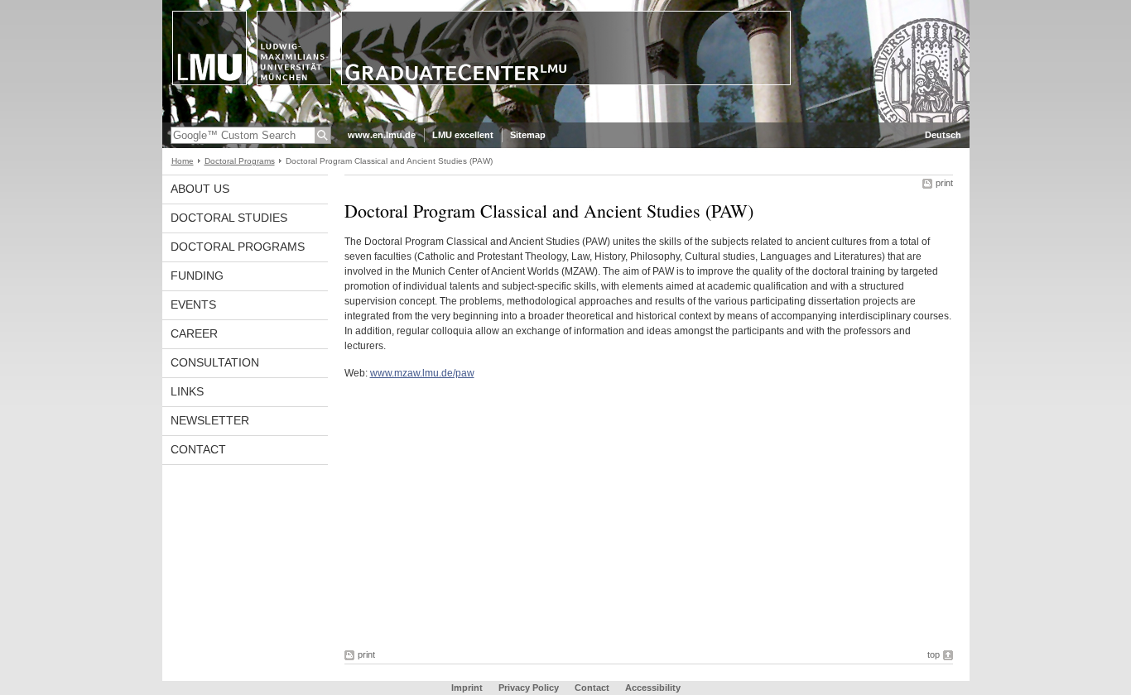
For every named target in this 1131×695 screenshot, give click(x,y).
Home (182, 160)
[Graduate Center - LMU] (566, 119)
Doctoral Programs (240, 160)
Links (187, 391)
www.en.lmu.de (382, 135)
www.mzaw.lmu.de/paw (422, 373)
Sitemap (528, 135)
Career (194, 333)
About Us (200, 188)
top (933, 654)
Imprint (467, 688)
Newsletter (210, 420)
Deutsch (943, 135)
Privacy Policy (528, 688)
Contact (198, 449)
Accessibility (653, 688)
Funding (197, 275)
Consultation (215, 362)
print (944, 183)
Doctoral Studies (229, 217)
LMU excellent (462, 135)
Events (193, 304)
